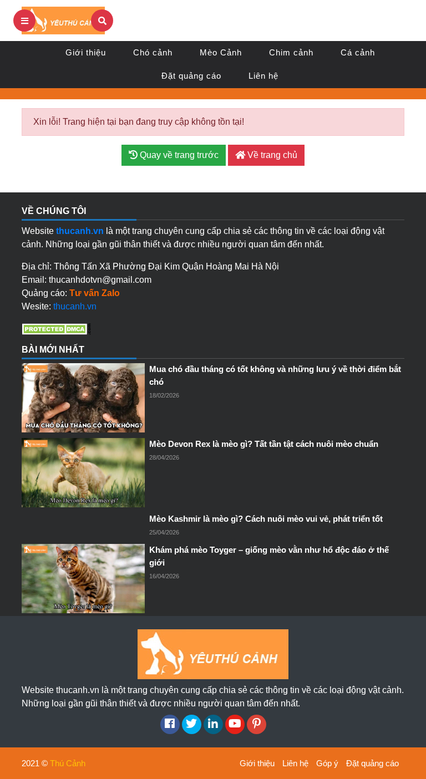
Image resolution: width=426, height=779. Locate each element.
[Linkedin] (213, 724)
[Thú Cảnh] (63, 19)
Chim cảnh (291, 52)
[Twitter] (191, 724)
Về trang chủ (271, 155)
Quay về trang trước (178, 155)
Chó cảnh (153, 52)
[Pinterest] (256, 724)
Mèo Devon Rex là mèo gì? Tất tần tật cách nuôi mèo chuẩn (263, 444)
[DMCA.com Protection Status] (56, 328)
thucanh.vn (75, 306)
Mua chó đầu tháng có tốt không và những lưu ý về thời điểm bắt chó (275, 375)
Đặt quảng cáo (191, 75)
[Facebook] (170, 724)
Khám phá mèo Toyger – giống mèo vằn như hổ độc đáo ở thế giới (269, 556)
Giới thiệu (85, 52)
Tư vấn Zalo (94, 293)
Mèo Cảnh (221, 52)
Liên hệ (263, 75)
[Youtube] (235, 724)
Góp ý (327, 763)
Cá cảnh (358, 52)
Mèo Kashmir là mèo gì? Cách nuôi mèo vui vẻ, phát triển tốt (266, 518)
